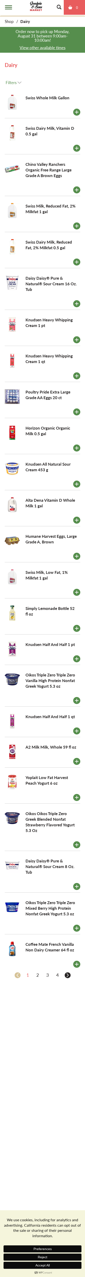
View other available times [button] (42, 47)
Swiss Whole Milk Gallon (47, 97)
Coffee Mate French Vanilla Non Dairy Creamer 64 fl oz (50, 947)
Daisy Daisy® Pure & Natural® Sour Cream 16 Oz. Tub (51, 283)
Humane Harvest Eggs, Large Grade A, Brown (51, 539)
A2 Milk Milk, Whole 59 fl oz (51, 747)
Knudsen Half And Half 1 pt (50, 644)
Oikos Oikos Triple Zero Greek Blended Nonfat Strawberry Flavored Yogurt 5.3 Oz (50, 822)
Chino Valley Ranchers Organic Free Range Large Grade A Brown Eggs (49, 169)
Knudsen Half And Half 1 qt (50, 716)
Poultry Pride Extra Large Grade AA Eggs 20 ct (48, 394)
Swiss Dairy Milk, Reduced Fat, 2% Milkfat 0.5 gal (49, 244)
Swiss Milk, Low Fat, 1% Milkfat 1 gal (47, 575)
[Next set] (67, 975)
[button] (76, 112)
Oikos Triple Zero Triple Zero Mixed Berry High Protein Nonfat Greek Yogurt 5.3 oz (50, 908)
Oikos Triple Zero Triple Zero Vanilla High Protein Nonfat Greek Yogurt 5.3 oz (50, 680)
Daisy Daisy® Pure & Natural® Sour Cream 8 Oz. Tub (50, 866)
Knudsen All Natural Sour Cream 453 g (48, 466)
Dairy (25, 21)
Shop (9, 21)
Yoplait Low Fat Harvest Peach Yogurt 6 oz (47, 780)
